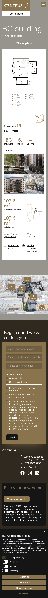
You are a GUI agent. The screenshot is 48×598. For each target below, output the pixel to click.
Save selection (24, 588)
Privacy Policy (20, 428)
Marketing (14, 570)
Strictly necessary (17, 558)
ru (26, 8)
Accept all (24, 576)
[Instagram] (30, 473)
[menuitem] (22, 473)
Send (12, 437)
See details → (24, 594)
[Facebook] (22, 473)
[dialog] (24, 563)
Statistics (13, 566)
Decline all (24, 582)
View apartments (16, 499)
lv (27, 3)
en (26, 6)
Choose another (13, 35)
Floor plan (24, 43)
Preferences (15, 562)
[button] (44, 531)
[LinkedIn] (37, 473)
